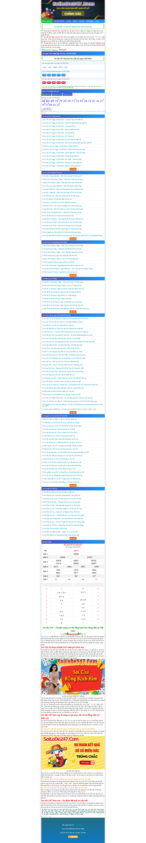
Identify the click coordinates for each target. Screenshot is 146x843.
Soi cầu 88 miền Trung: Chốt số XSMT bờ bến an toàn (59, 469)
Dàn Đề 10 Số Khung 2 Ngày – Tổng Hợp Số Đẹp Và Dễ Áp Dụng (63, 282)
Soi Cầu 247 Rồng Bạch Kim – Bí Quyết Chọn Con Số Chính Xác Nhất (64, 358)
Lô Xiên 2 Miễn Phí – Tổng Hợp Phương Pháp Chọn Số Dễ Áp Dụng (63, 189)
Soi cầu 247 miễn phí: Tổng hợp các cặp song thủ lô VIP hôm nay (63, 455)
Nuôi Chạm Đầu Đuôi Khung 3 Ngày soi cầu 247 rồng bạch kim (63, 285)
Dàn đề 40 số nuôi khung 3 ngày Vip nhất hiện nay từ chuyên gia (63, 302)
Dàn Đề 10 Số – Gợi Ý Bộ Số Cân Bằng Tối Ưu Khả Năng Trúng (63, 206)
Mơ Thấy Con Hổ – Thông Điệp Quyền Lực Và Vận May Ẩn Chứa (63, 508)
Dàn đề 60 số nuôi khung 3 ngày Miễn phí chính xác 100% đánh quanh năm (66, 308)
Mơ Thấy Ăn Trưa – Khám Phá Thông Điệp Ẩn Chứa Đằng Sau (62, 495)
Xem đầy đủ (47, 108)
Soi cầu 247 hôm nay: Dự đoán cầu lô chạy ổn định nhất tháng (62, 465)
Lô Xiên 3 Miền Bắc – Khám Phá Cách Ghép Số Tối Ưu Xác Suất (63, 192)
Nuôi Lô (75, 21)
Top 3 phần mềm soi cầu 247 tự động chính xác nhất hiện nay (62, 479)
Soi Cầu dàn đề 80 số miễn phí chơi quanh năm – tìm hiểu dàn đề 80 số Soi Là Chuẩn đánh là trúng (73, 235)
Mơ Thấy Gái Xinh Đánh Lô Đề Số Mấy (55, 528)
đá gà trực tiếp (46, 817)
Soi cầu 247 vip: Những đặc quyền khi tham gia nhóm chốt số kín (63, 475)
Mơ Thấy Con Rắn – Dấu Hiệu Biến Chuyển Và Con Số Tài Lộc (62, 505)
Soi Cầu (68, 21)
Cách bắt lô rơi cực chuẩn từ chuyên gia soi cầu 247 (59, 436)
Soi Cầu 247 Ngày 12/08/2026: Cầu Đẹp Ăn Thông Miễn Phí (62, 162)
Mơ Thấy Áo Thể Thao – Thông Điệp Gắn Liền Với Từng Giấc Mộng (63, 525)
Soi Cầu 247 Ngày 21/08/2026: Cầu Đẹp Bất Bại (59, 133)
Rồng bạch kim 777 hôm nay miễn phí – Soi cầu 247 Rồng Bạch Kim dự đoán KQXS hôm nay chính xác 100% (72, 405)
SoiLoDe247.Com (74, 803)
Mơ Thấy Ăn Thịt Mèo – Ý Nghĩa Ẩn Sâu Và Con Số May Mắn (62, 502)
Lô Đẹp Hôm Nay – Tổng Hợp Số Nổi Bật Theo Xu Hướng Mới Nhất (64, 368)
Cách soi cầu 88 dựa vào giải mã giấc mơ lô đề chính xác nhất (62, 462)
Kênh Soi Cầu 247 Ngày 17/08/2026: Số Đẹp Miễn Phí (61, 146)
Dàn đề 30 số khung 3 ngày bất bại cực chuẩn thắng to (60, 295)
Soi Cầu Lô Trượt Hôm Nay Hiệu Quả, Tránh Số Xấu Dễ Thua (62, 348)
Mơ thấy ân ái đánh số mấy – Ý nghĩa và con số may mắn (61, 532)
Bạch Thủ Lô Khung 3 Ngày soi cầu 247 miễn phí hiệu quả (61, 259)
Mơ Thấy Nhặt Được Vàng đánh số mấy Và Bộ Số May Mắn (61, 535)
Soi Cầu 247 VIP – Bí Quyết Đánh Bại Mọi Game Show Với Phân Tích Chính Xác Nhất (69, 342)
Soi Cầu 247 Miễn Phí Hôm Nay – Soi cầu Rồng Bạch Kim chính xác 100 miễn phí (68, 398)
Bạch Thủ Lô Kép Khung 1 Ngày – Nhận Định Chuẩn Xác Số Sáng (63, 179)
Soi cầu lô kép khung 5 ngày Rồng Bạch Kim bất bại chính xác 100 (64, 265)
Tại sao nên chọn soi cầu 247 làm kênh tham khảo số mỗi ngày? (63, 426)
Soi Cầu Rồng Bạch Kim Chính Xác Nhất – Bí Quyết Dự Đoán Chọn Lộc (65, 355)
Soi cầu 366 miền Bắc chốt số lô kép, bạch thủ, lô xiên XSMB (62, 338)
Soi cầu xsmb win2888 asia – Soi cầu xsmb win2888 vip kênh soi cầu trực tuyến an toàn (70, 409)
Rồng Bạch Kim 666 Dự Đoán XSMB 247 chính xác (59, 391)
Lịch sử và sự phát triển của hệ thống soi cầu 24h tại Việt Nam (62, 482)
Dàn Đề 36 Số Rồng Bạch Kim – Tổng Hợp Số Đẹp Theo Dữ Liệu (63, 212)
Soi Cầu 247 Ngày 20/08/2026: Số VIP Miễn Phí (59, 136)
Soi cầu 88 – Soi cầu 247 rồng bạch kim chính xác (59, 325)
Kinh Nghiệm (90, 21)
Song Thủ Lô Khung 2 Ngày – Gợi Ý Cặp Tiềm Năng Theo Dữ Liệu (63, 252)
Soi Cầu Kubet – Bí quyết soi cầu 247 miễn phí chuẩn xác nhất (62, 381)
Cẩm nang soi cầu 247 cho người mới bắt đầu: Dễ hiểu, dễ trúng (63, 446)
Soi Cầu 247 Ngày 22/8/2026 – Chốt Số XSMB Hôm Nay (61, 129)
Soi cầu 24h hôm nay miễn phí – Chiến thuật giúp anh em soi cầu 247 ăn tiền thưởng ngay (70, 401)
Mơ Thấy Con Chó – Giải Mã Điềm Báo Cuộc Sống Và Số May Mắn (64, 515)
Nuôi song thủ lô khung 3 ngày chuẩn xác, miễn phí (59, 262)
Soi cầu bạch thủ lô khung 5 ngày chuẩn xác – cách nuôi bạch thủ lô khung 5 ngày (68, 269)
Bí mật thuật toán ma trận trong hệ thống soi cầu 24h (59, 459)
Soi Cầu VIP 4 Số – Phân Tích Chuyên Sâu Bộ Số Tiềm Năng (61, 196)
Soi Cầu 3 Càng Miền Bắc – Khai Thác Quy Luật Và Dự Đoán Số (63, 176)
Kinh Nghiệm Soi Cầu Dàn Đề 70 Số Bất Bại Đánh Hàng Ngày (62, 232)
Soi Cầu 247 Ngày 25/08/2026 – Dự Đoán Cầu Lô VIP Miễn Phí (63, 120)
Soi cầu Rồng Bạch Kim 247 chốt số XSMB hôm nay (59, 375)
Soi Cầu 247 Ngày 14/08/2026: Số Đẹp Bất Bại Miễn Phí (61, 156)
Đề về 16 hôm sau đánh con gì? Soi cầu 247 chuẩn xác (60, 419)
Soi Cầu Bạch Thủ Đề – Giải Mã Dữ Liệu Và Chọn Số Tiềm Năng (63, 222)
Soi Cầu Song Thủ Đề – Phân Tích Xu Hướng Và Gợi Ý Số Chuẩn (63, 225)
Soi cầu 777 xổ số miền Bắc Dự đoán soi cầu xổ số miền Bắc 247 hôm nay (66, 318)
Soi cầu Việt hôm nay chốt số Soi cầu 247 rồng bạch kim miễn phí (63, 328)
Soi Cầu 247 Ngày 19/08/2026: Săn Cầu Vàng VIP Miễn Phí (62, 139)
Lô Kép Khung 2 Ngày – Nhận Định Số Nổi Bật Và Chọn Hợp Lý (62, 249)
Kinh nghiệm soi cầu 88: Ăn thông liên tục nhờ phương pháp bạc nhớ (64, 472)
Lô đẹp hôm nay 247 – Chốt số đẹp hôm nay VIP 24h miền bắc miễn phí (65, 378)
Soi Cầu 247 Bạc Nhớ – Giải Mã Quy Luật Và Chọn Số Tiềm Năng (63, 371)
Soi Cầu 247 (48, 21)
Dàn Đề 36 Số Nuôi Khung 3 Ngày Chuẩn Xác (57, 298)
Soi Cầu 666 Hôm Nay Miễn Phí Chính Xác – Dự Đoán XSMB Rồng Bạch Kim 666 (68, 335)
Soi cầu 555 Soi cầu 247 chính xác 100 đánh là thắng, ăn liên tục (63, 322)
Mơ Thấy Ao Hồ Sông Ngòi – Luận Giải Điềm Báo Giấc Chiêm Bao (63, 518)
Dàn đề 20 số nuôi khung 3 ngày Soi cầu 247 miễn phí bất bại (62, 292)
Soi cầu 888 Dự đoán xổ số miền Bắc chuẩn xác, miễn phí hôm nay (64, 388)
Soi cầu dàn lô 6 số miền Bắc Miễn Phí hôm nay (58, 199)
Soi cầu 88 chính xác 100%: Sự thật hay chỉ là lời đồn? (60, 432)
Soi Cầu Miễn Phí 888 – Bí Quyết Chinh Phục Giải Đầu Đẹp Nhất (63, 345)
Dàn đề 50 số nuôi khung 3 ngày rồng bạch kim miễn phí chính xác (63, 305)
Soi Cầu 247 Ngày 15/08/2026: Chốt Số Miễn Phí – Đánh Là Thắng (64, 153)
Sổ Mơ (97, 21)
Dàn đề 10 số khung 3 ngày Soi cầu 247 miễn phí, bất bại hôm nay (64, 289)
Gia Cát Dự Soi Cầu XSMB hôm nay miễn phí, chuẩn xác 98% (62, 394)
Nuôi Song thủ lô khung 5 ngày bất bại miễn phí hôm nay (61, 272)
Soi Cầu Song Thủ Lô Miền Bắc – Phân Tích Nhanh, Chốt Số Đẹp (63, 186)
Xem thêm (73, 169)
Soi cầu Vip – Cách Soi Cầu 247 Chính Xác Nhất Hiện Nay (61, 361)
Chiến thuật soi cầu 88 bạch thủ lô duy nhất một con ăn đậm (61, 422)
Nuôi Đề (81, 21)
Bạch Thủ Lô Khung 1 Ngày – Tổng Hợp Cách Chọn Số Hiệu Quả (63, 182)
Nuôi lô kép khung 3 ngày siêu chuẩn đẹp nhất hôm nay (60, 255)
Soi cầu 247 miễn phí (94, 43)
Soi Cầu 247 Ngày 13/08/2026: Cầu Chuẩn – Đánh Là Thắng (63, 159)
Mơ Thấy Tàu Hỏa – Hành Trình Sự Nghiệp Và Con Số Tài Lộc (62, 512)
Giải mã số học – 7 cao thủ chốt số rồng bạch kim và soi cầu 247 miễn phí (66, 332)
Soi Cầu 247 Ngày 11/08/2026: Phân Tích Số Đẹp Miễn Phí (62, 166)
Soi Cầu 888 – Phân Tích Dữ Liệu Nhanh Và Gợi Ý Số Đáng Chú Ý (63, 365)
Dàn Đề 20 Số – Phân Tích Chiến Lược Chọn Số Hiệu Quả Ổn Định (63, 209)
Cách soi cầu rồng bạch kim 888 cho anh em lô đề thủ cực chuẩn (63, 352)
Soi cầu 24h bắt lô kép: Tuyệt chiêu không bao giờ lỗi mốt (61, 439)
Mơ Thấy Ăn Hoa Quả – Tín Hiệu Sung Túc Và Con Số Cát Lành (62, 499)
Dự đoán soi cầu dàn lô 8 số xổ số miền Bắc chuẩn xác (60, 202)
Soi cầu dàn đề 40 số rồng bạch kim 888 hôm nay (59, 216)
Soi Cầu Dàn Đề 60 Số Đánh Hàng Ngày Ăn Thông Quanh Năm (63, 229)
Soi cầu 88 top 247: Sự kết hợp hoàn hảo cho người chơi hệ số (62, 442)
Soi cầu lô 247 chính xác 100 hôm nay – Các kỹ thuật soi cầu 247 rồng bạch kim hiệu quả (71, 385)
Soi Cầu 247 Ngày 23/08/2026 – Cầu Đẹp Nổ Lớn (59, 126)
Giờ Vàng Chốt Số (59, 21)
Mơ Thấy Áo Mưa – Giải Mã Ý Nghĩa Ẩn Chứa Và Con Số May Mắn (64, 522)
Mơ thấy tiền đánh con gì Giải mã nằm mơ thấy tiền (59, 492)
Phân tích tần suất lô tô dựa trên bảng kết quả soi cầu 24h (61, 449)
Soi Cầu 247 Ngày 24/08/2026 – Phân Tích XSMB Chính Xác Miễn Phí (65, 123)
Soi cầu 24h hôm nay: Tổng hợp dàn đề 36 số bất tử (59, 429)
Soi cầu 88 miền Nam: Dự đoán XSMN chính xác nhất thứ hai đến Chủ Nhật (66, 452)
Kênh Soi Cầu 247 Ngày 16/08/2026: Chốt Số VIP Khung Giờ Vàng (64, 149)
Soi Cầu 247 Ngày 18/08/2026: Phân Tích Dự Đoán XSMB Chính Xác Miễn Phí (68, 143)
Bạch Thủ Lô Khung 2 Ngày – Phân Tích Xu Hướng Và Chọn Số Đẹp (63, 245)
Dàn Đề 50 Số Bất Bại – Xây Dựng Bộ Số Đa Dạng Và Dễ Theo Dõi (63, 219)
